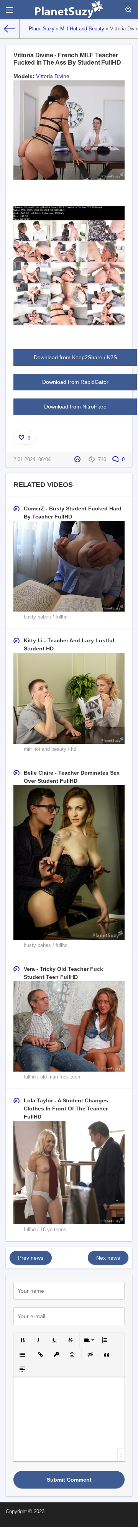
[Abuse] (78, 459)
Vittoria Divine (52, 76)
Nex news (108, 1258)
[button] (22, 1340)
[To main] (10, 28)
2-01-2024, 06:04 (32, 459)
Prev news (30, 1258)
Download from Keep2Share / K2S (75, 357)
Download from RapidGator (75, 382)
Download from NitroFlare (75, 406)
